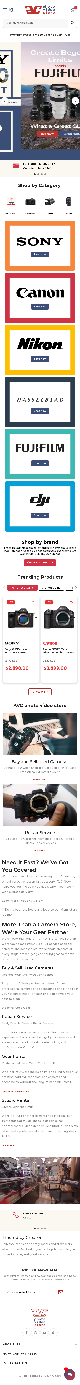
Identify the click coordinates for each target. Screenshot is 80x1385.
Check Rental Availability (15, 1091)
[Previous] (4, 101)
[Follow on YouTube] (44, 1332)
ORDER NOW (33, 144)
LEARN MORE (59, 144)
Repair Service (40, 832)
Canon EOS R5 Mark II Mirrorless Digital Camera (58, 651)
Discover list (38, 779)
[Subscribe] (60, 1292)
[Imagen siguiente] (36, 618)
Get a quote (38, 850)
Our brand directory (40, 562)
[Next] (75, 101)
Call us (27, 1217)
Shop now (40, 254)
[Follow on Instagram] (35, 1332)
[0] (72, 10)
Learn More (8, 1145)
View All (38, 692)
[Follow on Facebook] (26, 1332)
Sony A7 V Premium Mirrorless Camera (16, 651)
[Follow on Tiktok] (53, 1332)
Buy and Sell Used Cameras (40, 761)
